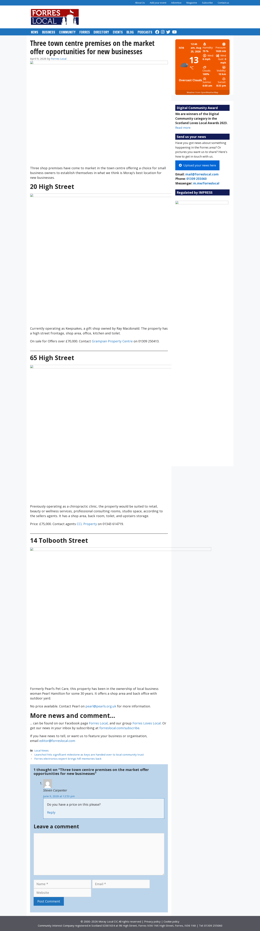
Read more (182, 128)
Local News (41, 750)
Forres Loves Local (146, 723)
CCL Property (87, 524)
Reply (51, 812)
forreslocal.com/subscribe (119, 728)
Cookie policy (171, 921)
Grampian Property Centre (112, 341)
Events (118, 31)
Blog (130, 31)
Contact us (223, 2)
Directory (101, 31)
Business (48, 31)
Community (67, 31)
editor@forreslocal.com (57, 741)
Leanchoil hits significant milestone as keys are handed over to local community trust (89, 754)
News (34, 31)
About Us (140, 2)
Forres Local (98, 723)
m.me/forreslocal (206, 183)
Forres (84, 31)
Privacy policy (152, 921)
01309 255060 (196, 179)
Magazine (191, 2)
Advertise (176, 2)
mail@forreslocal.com (202, 174)
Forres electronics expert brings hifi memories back (68, 758)
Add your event (158, 2)
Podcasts (145, 31)
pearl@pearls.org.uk (101, 706)
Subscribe (207, 2)
